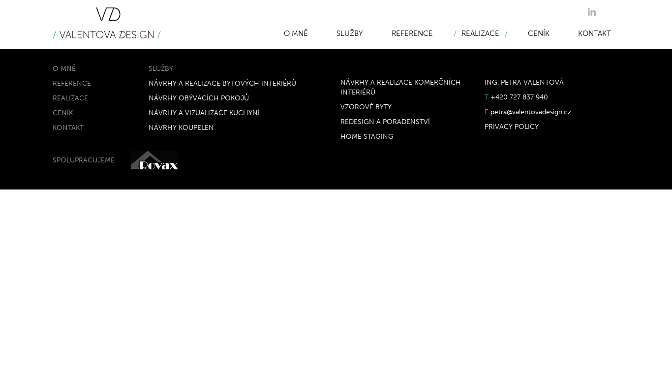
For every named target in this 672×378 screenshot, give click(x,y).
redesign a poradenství (385, 122)
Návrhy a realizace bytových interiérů (222, 83)
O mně (296, 33)
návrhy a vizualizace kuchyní (204, 113)
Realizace (480, 33)
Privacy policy (512, 127)
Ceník (539, 33)
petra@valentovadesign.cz (530, 112)
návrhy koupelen (181, 128)
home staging (367, 136)
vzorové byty (366, 107)
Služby (349, 33)
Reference (412, 33)
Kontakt (594, 33)
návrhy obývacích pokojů (199, 98)
